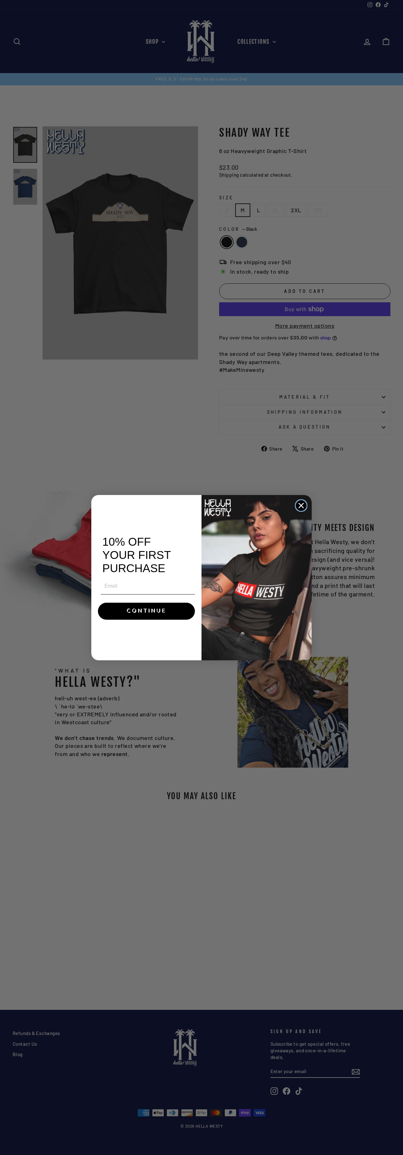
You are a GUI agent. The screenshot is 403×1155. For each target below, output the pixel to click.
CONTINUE (147, 611)
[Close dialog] (301, 505)
